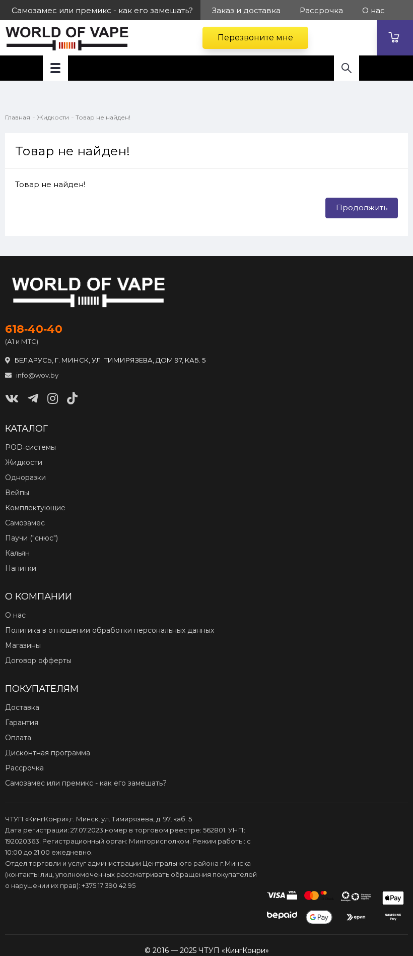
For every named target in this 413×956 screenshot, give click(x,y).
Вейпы (17, 492)
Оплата (18, 737)
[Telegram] (33, 398)
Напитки (20, 568)
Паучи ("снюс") (31, 538)
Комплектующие (35, 507)
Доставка (22, 707)
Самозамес (25, 522)
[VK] (12, 398)
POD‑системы (30, 447)
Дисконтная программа (47, 752)
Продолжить (361, 207)
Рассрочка (24, 767)
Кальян (17, 553)
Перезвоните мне (255, 37)
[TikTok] (72, 398)
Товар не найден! (103, 117)
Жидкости (53, 117)
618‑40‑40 (33, 329)
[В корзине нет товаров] (395, 37)
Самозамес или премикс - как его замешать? (86, 783)
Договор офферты (38, 660)
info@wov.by (36, 375)
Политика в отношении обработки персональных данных (109, 630)
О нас (15, 615)
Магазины (23, 645)
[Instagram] (52, 398)
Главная (17, 117)
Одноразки (25, 477)
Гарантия (21, 722)
